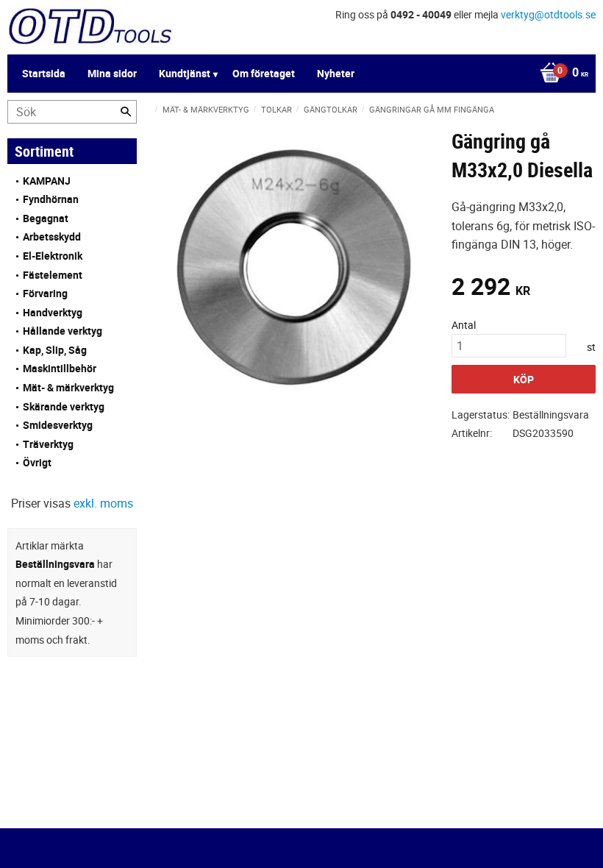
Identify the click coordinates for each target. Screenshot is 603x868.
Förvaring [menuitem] (45, 293)
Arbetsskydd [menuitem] (52, 236)
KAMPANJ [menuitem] (47, 181)
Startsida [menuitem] (43, 73)
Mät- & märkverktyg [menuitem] (68, 387)
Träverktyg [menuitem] (48, 444)
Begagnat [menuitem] (45, 218)
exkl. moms (103, 503)
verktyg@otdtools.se (548, 14)
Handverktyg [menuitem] (52, 312)
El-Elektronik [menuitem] (52, 256)
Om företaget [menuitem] (263, 73)
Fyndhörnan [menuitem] (51, 199)
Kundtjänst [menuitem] (184, 73)
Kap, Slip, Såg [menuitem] (55, 350)
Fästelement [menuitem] (52, 275)
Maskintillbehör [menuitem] (59, 368)
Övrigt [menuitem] (37, 462)
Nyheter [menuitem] (335, 73)
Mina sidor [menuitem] (112, 73)
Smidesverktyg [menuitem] (58, 425)
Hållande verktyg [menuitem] (62, 331)
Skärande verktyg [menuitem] (63, 406)
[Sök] (126, 112)
